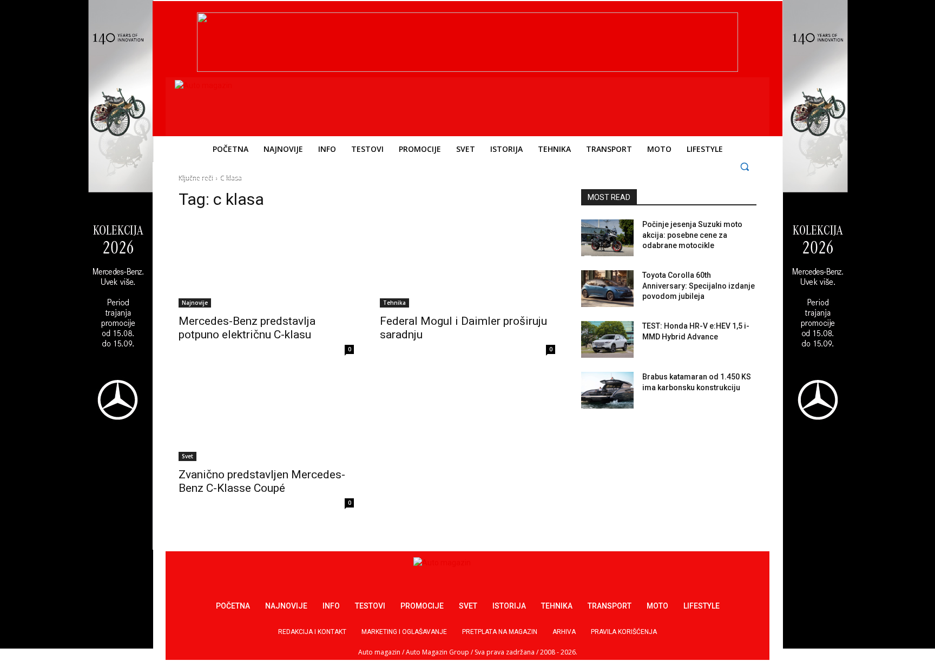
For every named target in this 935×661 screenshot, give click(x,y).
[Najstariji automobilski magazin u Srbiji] (249, 104)
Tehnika (394, 302)
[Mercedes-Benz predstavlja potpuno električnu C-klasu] (266, 264)
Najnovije (195, 302)
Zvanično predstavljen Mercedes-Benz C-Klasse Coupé (262, 481)
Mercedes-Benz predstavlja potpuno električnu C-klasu (247, 328)
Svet (187, 456)
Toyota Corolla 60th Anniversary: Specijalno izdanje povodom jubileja (698, 286)
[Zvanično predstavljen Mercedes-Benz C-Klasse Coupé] (266, 417)
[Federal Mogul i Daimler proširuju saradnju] (467, 264)
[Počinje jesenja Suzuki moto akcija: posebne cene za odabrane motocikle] (607, 237)
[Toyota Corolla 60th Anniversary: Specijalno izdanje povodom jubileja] (607, 288)
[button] (744, 166)
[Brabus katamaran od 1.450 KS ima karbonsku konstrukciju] (607, 390)
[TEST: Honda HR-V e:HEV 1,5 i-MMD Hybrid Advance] (607, 339)
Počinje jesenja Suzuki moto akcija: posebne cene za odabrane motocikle (692, 235)
